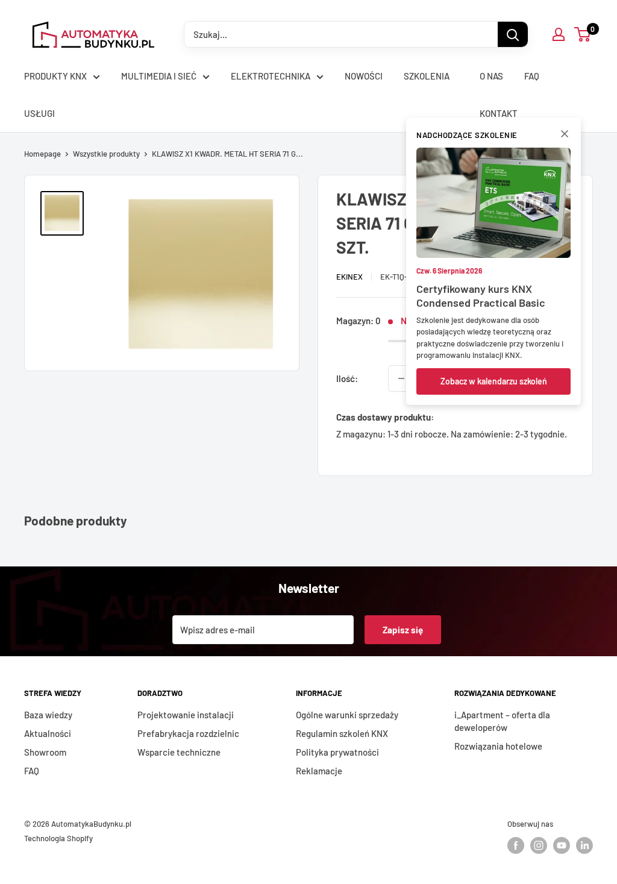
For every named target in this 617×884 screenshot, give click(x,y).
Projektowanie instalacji (185, 714)
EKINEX (349, 276)
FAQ (531, 76)
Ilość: (347, 378)
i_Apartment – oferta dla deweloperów (502, 721)
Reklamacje (319, 770)
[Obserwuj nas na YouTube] (561, 845)
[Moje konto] (559, 34)
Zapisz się (403, 629)
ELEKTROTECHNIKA (270, 76)
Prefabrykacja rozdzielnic (188, 733)
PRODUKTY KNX (55, 76)
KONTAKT (499, 113)
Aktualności (47, 733)
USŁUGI (39, 113)
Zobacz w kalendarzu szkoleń (493, 381)
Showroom (45, 752)
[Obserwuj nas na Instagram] (538, 845)
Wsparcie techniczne (179, 752)
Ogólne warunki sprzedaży (347, 714)
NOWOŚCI (364, 76)
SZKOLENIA (426, 76)
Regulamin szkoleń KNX (342, 733)
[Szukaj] (513, 34)
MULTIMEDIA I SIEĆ (158, 76)
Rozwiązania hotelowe (498, 746)
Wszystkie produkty (106, 153)
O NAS (491, 76)
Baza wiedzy (48, 714)
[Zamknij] (565, 136)
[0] (582, 34)
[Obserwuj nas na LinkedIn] (584, 845)
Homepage (42, 153)
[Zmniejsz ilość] (401, 378)
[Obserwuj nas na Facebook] (515, 845)
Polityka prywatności (337, 752)
